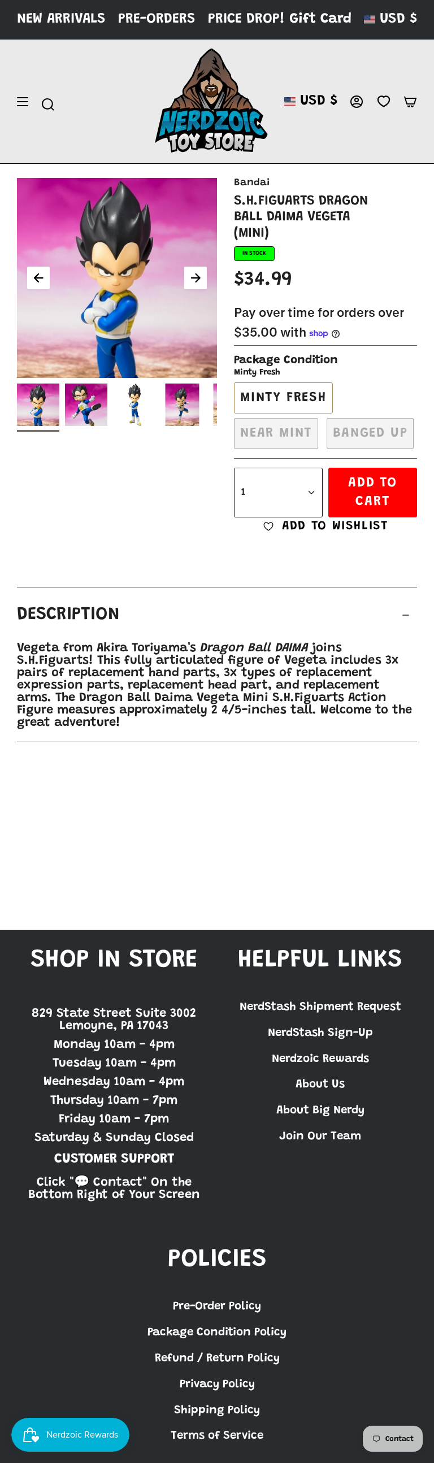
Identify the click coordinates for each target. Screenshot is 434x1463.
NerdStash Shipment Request (320, 1007)
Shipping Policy (217, 1410)
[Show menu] (22, 101)
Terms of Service (217, 1436)
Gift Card (320, 19)
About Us (320, 1084)
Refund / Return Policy (217, 1358)
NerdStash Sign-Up (320, 1033)
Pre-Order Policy (217, 1306)
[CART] (410, 101)
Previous (38, 278)
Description (68, 615)
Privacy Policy (217, 1384)
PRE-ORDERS (157, 19)
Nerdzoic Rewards (320, 1059)
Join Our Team (320, 1136)
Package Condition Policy (217, 1332)
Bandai (252, 183)
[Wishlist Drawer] (383, 101)
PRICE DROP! (246, 19)
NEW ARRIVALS (61, 19)
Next (195, 278)
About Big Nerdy (320, 1110)
